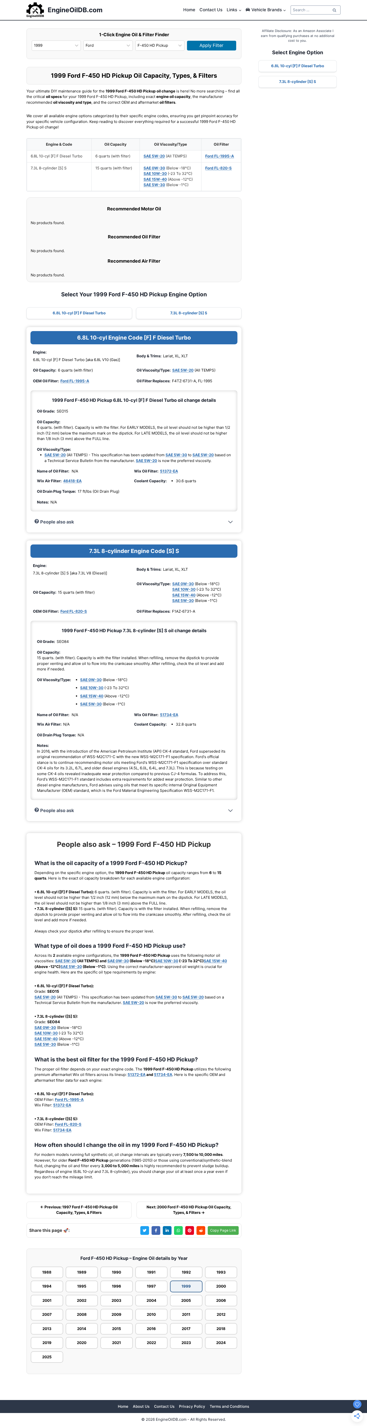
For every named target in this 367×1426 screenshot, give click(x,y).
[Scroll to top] (355, 1394)
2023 (186, 1342)
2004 (151, 1300)
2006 (221, 1300)
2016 (151, 1328)
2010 (151, 1314)
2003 (116, 1300)
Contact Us (210, 9)
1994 (46, 1286)
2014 (81, 1328)
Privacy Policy (192, 1406)
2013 (46, 1328)
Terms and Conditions (229, 1406)
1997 (151, 1286)
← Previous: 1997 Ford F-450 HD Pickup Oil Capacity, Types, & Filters (79, 1210)
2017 (186, 1328)
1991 (151, 1272)
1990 (116, 1272)
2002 (81, 1300)
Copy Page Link (223, 1230)
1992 (186, 1272)
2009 (116, 1314)
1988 (46, 1272)
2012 (221, 1314)
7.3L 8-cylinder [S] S (188, 313)
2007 (47, 1314)
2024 (221, 1342)
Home (189, 9)
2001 (46, 1300)
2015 (116, 1328)
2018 (220, 1328)
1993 (221, 1272)
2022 (151, 1342)
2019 (46, 1342)
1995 (81, 1286)
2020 (81, 1342)
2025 (47, 1357)
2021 (116, 1342)
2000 (221, 1286)
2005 (186, 1300)
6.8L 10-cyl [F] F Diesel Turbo (79, 313)
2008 (82, 1314)
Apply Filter (211, 45)
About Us (141, 1406)
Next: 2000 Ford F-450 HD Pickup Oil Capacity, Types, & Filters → (189, 1210)
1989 (81, 1272)
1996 (116, 1286)
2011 (186, 1314)
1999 (186, 1286)
